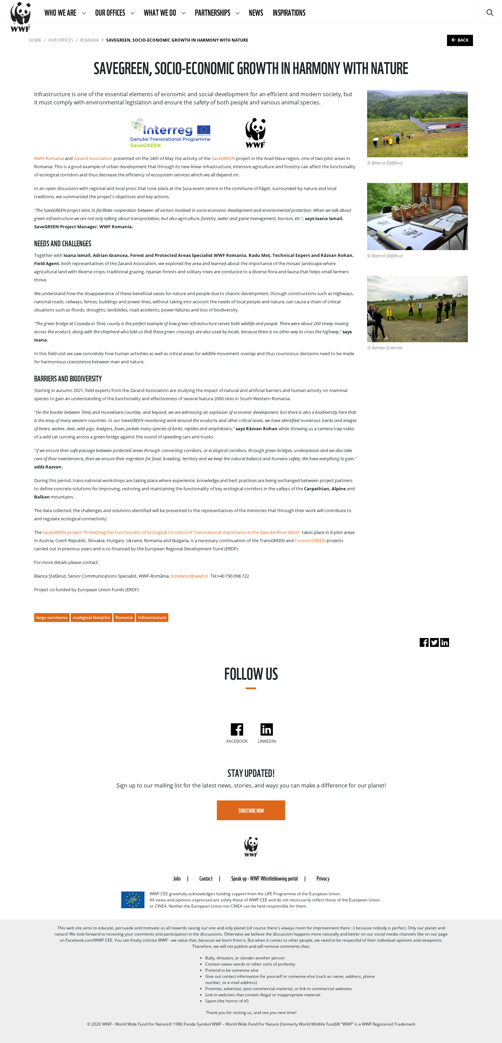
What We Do (160, 12)
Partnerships (213, 12)
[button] (84, 12)
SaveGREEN (223, 158)
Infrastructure (152, 617)
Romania (89, 40)
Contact (206, 877)
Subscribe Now (251, 810)
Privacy (323, 877)
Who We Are (61, 12)
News (256, 12)
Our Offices (110, 12)
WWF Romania (49, 158)
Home (35, 40)
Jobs (177, 877)
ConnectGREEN (310, 540)
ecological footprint (91, 617)
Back (463, 40)
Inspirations (289, 12)
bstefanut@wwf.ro (189, 576)
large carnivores (52, 617)
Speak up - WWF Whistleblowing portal (265, 877)
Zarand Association (93, 158)
